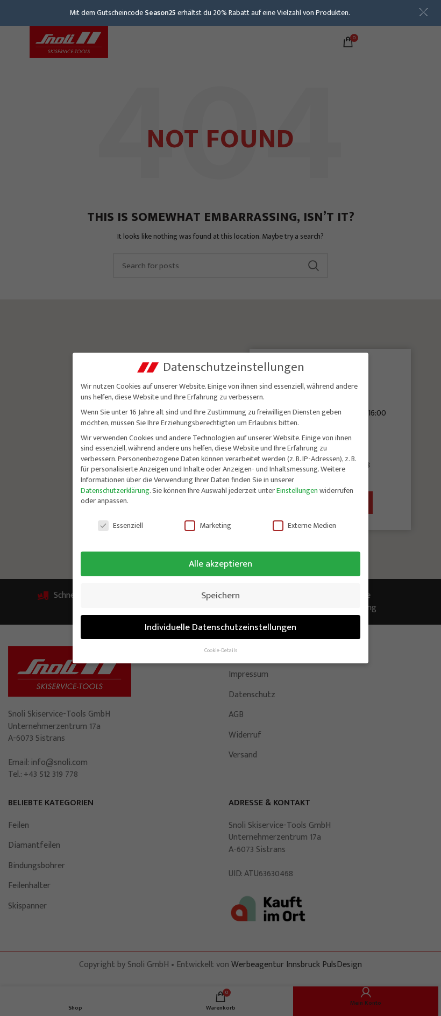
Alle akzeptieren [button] (220, 563)
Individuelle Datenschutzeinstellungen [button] (220, 627)
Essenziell (128, 525)
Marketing (215, 525)
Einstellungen (297, 490)
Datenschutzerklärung (115, 490)
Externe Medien (312, 525)
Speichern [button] (220, 595)
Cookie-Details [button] (220, 650)
